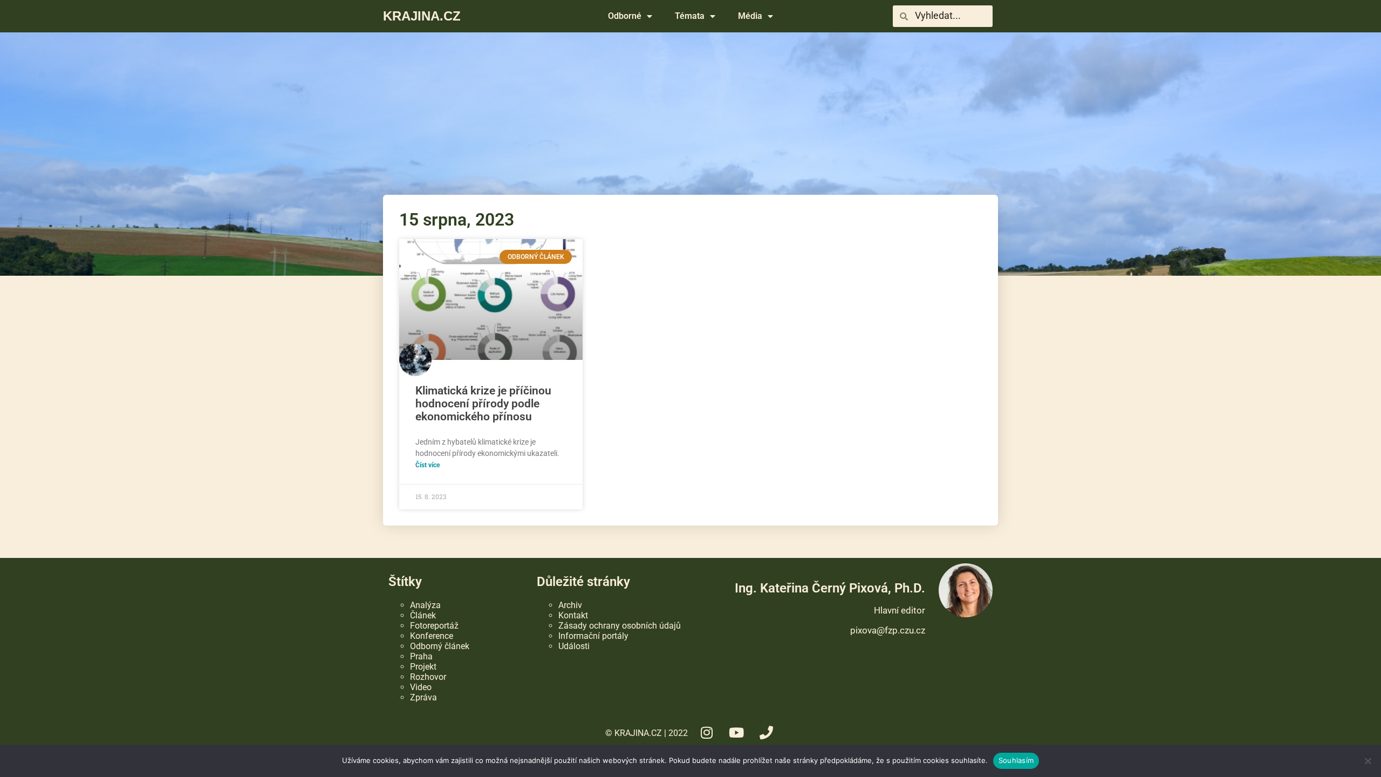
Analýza (425, 605)
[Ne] (1367, 760)
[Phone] (766, 732)
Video (421, 687)
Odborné (624, 16)
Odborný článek (439, 646)
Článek (423, 615)
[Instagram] (706, 732)
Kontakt (573, 615)
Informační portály (593, 636)
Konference (431, 636)
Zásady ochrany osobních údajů (619, 626)
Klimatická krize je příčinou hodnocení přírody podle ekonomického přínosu (483, 403)
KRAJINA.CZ (422, 16)
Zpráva (423, 697)
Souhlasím (1016, 760)
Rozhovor (428, 677)
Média (750, 16)
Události (574, 646)
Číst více (427, 465)
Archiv (570, 605)
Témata (690, 16)
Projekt (423, 667)
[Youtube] (736, 732)
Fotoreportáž (434, 626)
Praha (421, 656)
